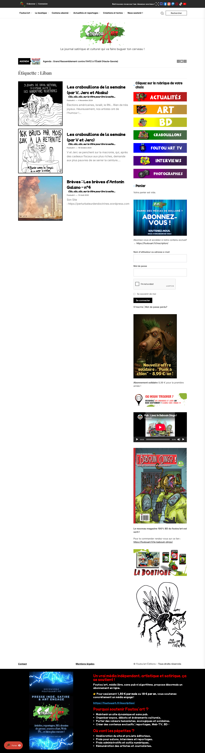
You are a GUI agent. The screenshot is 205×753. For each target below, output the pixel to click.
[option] (104, 61)
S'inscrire (138, 307)
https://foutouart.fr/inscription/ (152, 243)
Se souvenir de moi (146, 294)
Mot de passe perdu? (156, 307)
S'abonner (31, 4)
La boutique (41, 13)
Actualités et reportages (85, 13)
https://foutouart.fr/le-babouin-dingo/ (153, 542)
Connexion (43, 4)
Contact (22, 663)
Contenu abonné (60, 13)
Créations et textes (113, 13)
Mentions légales (85, 663)
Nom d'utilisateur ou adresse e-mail (151, 252)
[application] (160, 427)
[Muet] (178, 439)
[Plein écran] (183, 439)
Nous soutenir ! (135, 13)
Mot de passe (140, 266)
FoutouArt (71, 100)
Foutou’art (25, 13)
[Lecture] (137, 439)
